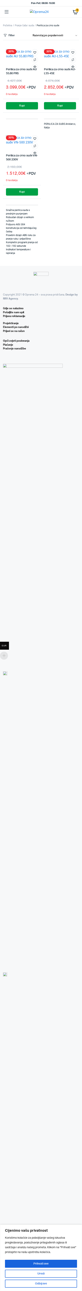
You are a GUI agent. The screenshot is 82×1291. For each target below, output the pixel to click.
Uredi (41, 1273)
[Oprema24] (41, 12)
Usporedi (35, 60)
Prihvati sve (41, 1263)
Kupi (22, 105)
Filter (12, 35)
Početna (7, 25)
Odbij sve (41, 1283)
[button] (35, 52)
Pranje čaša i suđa (24, 25)
